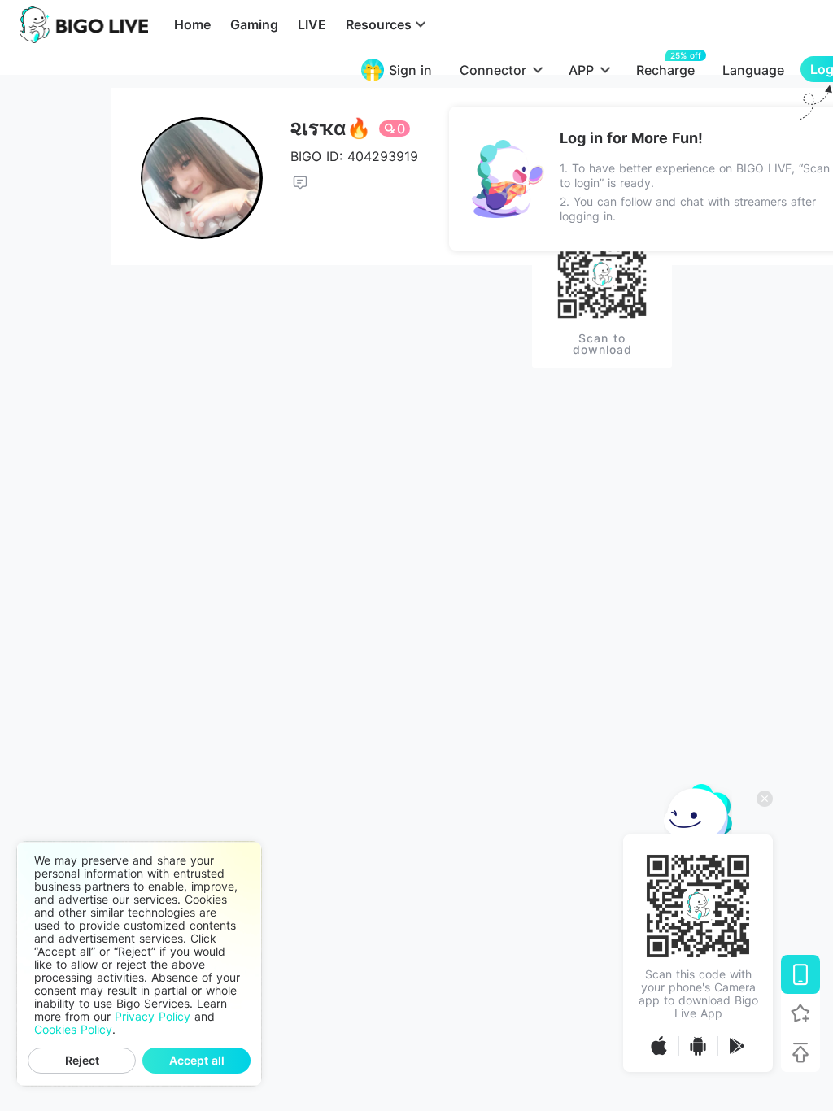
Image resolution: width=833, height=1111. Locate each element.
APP (581, 70)
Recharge (665, 69)
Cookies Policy (73, 1029)
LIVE (312, 24)
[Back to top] (800, 1052)
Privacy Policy (152, 1016)
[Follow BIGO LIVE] (800, 1013)
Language (753, 70)
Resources (379, 24)
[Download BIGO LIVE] (800, 974)
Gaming (254, 24)
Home (192, 24)
